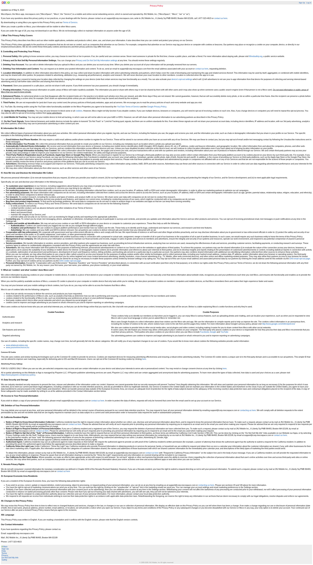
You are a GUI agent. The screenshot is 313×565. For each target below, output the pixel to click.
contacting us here (248, 410)
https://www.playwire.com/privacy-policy (18, 375)
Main (4, 547)
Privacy (5, 555)
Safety (4, 560)
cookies (79, 111)
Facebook (204, 332)
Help (4, 551)
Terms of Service (70, 22)
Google (213, 332)
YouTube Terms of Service (128, 107)
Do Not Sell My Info (10, 558)
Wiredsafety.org (255, 56)
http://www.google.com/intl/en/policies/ (278, 324)
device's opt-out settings (181, 79)
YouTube (224, 332)
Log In (308, 3)
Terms (4, 553)
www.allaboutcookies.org (17, 345)
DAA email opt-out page (299, 259)
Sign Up (302, 3)
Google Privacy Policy (156, 107)
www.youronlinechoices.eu (17, 347)
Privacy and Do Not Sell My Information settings (96, 60)
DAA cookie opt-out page (70, 261)
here (144, 359)
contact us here (220, 18)
